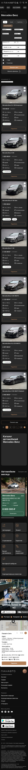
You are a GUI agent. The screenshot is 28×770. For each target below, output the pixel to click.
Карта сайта (4, 735)
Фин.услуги (4, 682)
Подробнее (14, 128)
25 (21, 427)
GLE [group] (4, 7)
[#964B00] (8, 40)
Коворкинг (16, 617)
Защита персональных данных (8, 730)
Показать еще (14, 422)
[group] (13, 497)
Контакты (4, 688)
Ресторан (7, 617)
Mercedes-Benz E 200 (8, 153)
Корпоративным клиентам (9, 698)
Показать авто (14, 67)
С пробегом (19, 22)
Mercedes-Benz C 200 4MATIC (10, 296)
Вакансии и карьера (7, 695)
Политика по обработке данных (9, 732)
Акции (3, 701)
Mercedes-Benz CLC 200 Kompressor (12, 105)
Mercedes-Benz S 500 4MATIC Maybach (13, 391)
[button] (11, 245)
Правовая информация (7, 737)
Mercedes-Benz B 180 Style (9, 200)
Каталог (3, 677)
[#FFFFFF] (8, 39)
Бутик (25, 617)
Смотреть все (22, 471)
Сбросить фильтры (12, 71)
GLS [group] (21, 7)
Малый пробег (7, 25)
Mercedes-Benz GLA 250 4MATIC (11, 343)
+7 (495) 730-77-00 (7, 644)
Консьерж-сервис (6, 685)
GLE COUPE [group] (12, 7)
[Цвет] (8, 37)
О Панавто (4, 704)
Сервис (3, 680)
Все (5, 22)
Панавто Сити (10, 612)
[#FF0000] (8, 41)
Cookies (3, 739)
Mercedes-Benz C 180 (8, 248)
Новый (11, 22)
